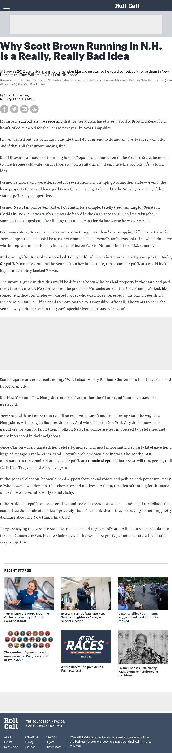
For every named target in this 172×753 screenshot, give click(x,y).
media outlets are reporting (39, 121)
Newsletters (11, 747)
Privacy (29, 742)
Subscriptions (53, 747)
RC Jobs (50, 742)
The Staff (30, 747)
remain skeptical (102, 461)
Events (8, 742)
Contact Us (31, 737)
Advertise (51, 737)
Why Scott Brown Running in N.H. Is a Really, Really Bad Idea (81, 51)
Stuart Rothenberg (16, 95)
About (7, 737)
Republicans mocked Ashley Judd (59, 257)
